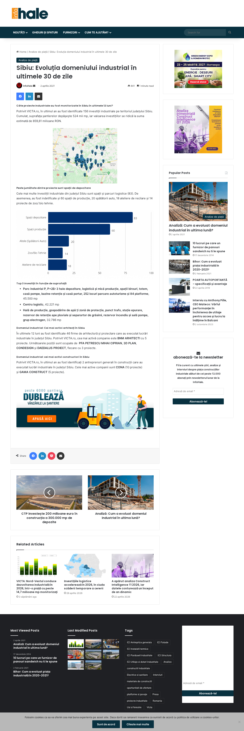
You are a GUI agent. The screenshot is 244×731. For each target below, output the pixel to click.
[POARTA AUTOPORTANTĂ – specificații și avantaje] (179, 287)
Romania (157, 700)
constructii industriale (138, 668)
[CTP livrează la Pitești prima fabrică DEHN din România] (93, 654)
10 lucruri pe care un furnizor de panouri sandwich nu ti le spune (209, 247)
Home (22, 51)
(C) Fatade (162, 642)
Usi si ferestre (134, 707)
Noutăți (19, 32)
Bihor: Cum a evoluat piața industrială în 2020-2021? (207, 265)
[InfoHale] (29, 13)
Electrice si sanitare (137, 674)
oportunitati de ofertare (139, 687)
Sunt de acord (106, 724)
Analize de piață (38, 51)
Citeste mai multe (138, 724)
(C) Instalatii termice (137, 648)
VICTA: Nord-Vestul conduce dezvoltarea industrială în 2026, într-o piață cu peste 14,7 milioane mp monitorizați (37, 586)
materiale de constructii (139, 681)
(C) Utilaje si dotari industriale (142, 661)
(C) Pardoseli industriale (139, 655)
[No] (239, 722)
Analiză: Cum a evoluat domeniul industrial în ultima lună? (198, 228)
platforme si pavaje (137, 694)
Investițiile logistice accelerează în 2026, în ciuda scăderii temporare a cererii (84, 584)
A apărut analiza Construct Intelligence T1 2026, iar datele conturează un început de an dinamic (132, 586)
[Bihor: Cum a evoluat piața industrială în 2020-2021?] (179, 267)
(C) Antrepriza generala (139, 642)
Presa (155, 694)
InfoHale (27, 85)
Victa (149, 707)
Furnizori (70, 32)
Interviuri (157, 674)
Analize (168, 661)
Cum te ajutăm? (96, 32)
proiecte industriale (137, 700)
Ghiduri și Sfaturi (45, 32)
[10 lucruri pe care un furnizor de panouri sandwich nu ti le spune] (179, 248)
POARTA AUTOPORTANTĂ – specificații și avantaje (210, 282)
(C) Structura (164, 655)
